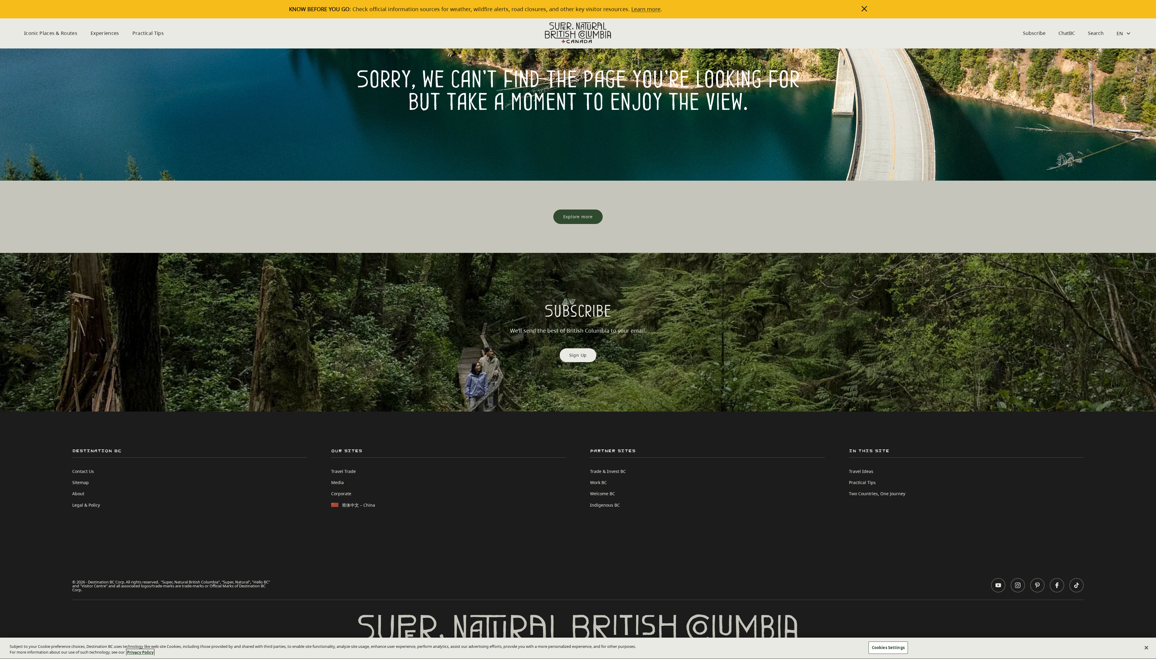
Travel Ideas (861, 471)
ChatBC (1066, 33)
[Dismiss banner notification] (864, 8)
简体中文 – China (358, 505)
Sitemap (80, 482)
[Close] (1146, 647)
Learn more (645, 9)
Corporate (341, 493)
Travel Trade (343, 471)
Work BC (598, 482)
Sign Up (578, 355)
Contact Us (83, 471)
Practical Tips (148, 33)
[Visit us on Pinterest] (1037, 585)
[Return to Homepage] (578, 32)
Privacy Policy (140, 652)
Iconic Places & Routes (50, 33)
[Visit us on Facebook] (1057, 585)
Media (337, 482)
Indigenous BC (605, 505)
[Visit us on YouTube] (998, 585)
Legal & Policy (86, 505)
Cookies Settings (888, 647)
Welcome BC (602, 493)
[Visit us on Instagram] (1018, 585)
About (78, 493)
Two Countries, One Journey (877, 493)
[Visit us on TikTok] (1076, 585)
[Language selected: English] (1124, 33)
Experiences (105, 33)
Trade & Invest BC (608, 471)
